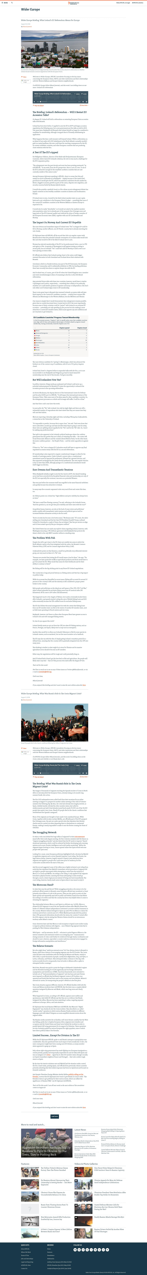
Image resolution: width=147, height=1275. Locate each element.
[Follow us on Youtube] (75, 1249)
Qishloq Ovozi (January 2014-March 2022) (59, 1262)
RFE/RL (38, 96)
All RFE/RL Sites (26, 1265)
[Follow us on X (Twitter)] (91, 1249)
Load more (54, 1116)
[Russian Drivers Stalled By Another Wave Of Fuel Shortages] (83, 1233)
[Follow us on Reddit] (79, 1249)
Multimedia (50, 1259)
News (49, 1249)
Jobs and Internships (27, 1259)
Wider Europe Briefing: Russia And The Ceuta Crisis (51, 765)
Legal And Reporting (27, 1262)
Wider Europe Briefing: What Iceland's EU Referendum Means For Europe (58, 94)
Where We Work (26, 1252)
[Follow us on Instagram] (83, 1249)
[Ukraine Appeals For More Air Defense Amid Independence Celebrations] (83, 1184)
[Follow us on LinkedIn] (99, 1249)
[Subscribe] (107, 1249)
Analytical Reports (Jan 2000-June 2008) (59, 1268)
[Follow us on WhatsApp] (103, 1249)
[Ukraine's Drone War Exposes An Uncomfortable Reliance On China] (30, 1197)
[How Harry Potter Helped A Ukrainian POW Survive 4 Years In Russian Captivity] (83, 1172)
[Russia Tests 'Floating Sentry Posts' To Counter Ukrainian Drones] (30, 1209)
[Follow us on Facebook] (95, 1249)
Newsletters (50, 1255)
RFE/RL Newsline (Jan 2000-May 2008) (59, 1265)
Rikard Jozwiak (27, 26)
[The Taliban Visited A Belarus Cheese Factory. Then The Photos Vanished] (30, 1172)
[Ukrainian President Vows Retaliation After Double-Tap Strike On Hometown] (83, 1197)
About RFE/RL (25, 1249)
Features (49, 1252)
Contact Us (24, 1268)
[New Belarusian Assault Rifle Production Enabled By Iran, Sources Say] (30, 1221)
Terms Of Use (25, 1255)
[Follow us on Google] (87, 1249)
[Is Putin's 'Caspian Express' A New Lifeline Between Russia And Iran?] (30, 1233)
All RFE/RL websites (137, 3)
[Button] (23, 77)
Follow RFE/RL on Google (123, 3)
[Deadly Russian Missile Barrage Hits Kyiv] (83, 1221)
